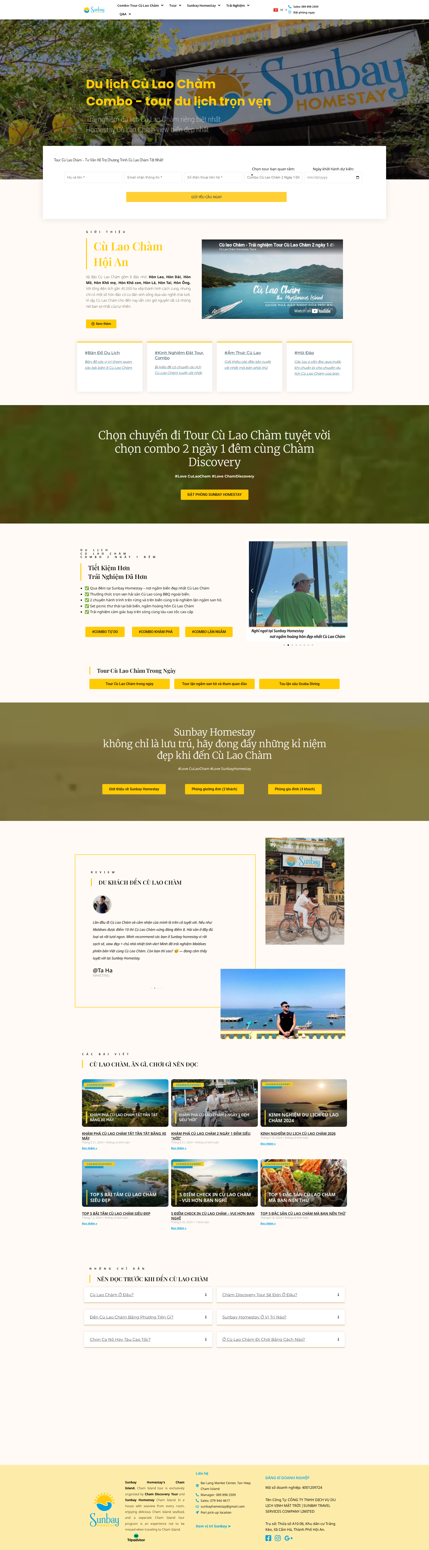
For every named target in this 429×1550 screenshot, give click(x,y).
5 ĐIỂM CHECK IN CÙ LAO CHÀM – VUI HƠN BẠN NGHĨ (212, 1216)
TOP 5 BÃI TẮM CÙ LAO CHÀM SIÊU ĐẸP (116, 1213)
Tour (173, 5)
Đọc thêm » (89, 1148)
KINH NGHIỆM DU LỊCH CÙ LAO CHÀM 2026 (298, 1133)
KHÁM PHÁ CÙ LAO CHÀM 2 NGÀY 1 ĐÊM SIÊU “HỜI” (210, 1136)
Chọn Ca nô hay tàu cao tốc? (120, 1339)
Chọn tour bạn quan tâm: (273, 168)
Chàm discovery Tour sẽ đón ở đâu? (259, 1294)
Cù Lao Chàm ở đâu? (112, 1294)
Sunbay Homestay (201, 5)
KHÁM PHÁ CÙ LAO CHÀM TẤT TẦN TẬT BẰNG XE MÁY (124, 1136)
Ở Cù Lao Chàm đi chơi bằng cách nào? (263, 1339)
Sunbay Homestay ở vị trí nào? (254, 1317)
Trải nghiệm (235, 5)
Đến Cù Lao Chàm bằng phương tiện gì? (131, 1317)
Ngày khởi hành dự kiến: (333, 168)
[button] (252, 590)
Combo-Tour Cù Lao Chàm (138, 5)
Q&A (123, 14)
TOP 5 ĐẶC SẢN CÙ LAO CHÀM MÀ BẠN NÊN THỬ (303, 1213)
